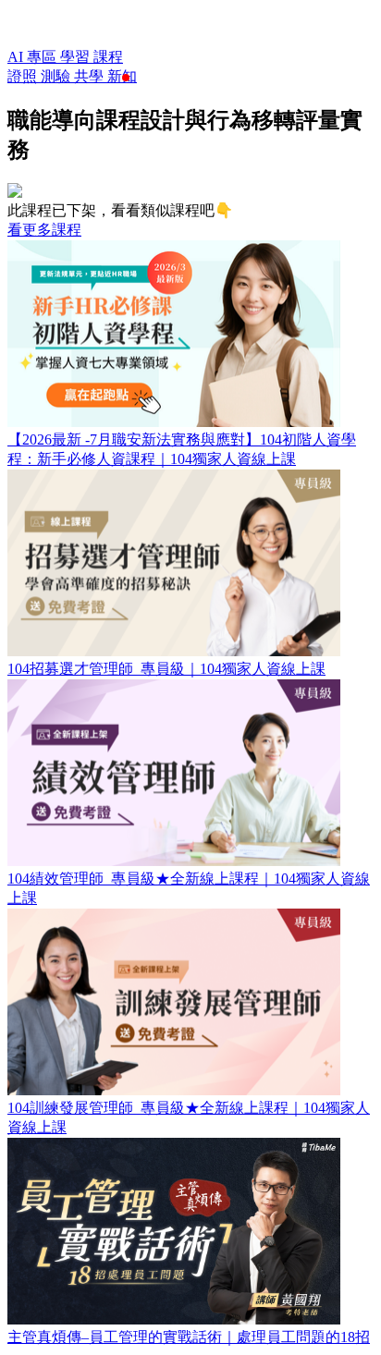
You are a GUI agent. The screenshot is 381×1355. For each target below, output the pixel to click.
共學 (90, 76)
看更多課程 (44, 230)
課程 (108, 57)
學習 (76, 57)
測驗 (57, 76)
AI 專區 (33, 57)
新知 (122, 76)
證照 (24, 76)
